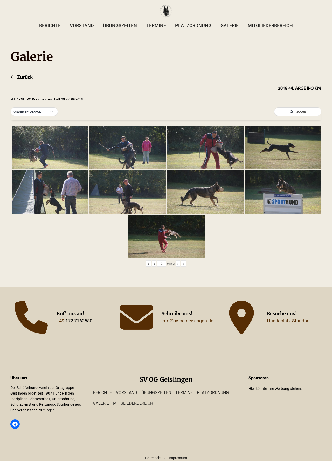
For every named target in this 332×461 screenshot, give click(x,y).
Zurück (24, 76)
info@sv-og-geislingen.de (187, 320)
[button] (34, 112)
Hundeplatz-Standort (288, 320)
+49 (60, 320)
